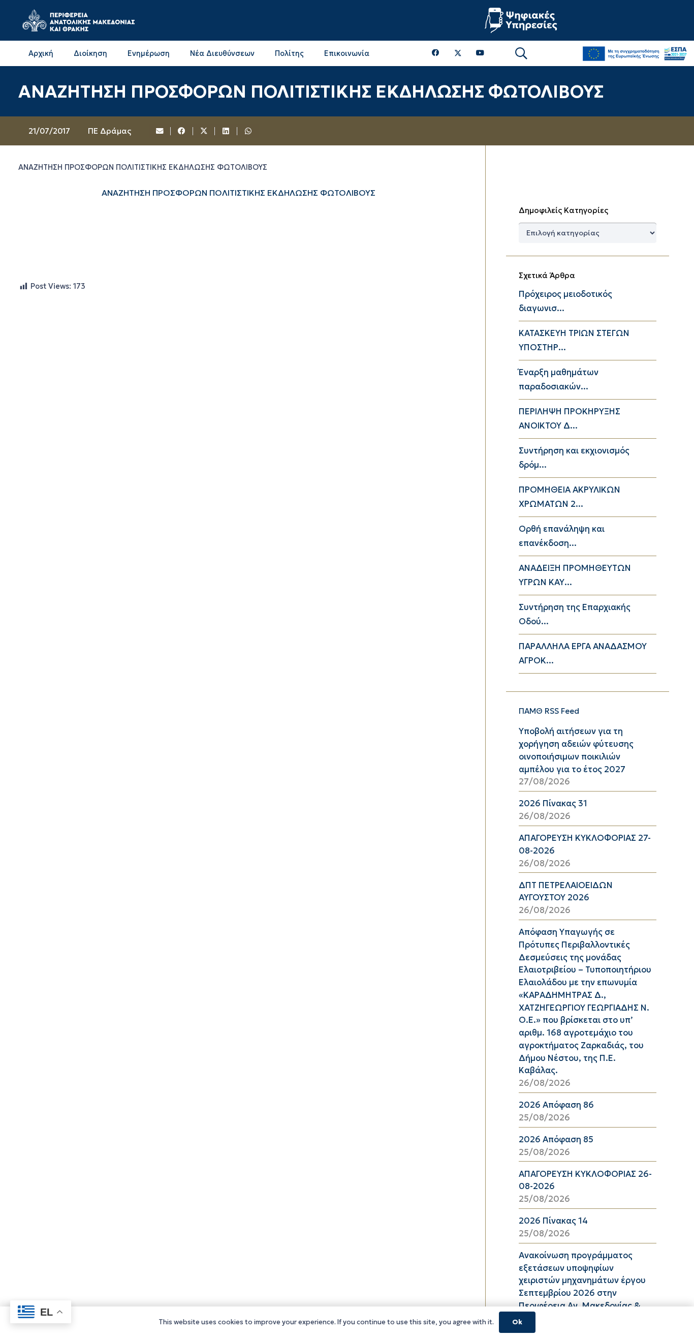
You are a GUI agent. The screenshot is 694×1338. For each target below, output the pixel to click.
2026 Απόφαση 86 (556, 1105)
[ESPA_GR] (634, 53)
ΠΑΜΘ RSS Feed (549, 711)
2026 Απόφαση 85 (556, 1139)
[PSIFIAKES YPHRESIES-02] (522, 20)
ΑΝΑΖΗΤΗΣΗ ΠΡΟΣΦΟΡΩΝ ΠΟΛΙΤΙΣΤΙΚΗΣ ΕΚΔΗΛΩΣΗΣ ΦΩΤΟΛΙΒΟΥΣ (238, 193)
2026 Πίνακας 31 (553, 803)
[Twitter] (458, 53)
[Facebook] (435, 53)
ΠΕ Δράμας (109, 131)
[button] (521, 53)
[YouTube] (480, 53)
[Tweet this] (204, 131)
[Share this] (182, 131)
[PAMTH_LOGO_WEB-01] (78, 20)
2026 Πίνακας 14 (553, 1220)
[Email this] (160, 131)
